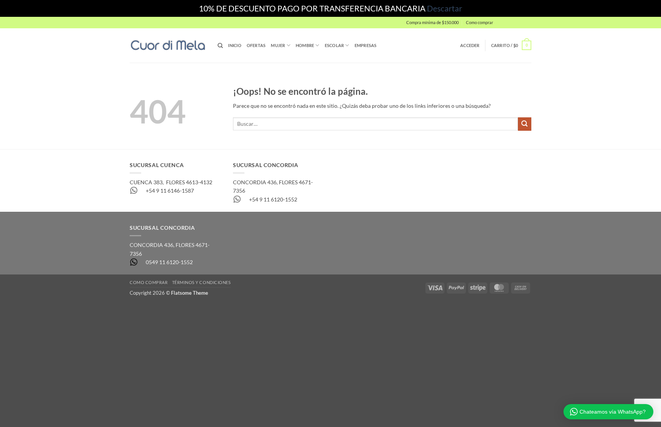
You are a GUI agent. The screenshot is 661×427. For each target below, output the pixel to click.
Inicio (234, 45)
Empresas (366, 45)
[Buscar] (220, 45)
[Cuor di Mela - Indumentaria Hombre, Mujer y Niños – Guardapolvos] (168, 45)
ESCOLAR (334, 45)
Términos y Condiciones (201, 282)
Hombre (305, 45)
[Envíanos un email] (534, 26)
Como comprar (479, 22)
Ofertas (256, 45)
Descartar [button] (444, 8)
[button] (514, 23)
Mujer (278, 45)
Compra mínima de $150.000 (432, 22)
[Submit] (524, 124)
